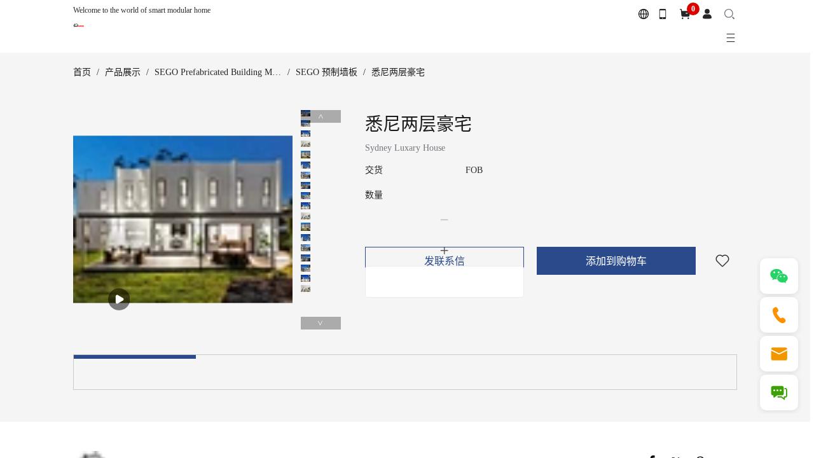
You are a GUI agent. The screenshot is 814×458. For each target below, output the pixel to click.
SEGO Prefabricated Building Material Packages (242, 72)
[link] (82, 72)
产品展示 (123, 72)
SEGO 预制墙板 (326, 72)
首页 (82, 72)
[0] (685, 14)
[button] (444, 220)
